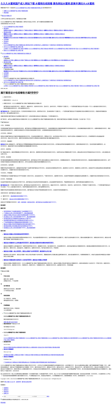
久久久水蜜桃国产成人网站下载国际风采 (89, 338)
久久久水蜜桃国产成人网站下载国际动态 (15, 45)
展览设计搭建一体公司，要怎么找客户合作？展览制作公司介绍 (27, 251)
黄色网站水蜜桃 (8, 35)
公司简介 (6, 48)
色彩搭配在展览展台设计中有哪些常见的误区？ (19, 220)
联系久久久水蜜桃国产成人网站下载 (13, 50)
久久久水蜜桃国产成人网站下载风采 (63, 48)
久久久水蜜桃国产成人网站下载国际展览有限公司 (29, 7)
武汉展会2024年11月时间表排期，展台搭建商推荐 (19, 216)
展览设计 (3, 144)
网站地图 (6, 12)
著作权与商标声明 (26, 381)
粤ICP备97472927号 (10, 381)
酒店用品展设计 (52, 362)
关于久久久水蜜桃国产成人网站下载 (13, 46)
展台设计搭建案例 (8, 349)
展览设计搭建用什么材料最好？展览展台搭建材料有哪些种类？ (29, 243)
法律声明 (18, 381)
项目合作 (6, 391)
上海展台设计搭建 (18, 354)
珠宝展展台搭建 (34, 362)
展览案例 (6, 28)
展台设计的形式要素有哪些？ (19, 199)
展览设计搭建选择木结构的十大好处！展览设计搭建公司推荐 (25, 260)
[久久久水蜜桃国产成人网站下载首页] (16, 53)
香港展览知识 (67, 45)
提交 (48, 396)
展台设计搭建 (8, 60)
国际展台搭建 (7, 32)
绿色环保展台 (48, 347)
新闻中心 (6, 43)
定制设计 (6, 389)
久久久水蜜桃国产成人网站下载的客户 (89, 48)
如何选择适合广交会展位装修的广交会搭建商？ (18, 211)
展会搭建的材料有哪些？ (19, 196)
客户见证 (75, 48)
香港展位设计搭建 (49, 354)
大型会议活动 (40, 347)
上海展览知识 (44, 45)
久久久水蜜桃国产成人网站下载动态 (38, 48)
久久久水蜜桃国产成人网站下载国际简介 (15, 338)
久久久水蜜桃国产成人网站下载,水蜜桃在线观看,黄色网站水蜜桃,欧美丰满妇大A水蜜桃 (47, 3)
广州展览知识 (52, 45)
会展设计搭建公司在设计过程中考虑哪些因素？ (19, 215)
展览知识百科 (29, 45)
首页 (19, 202)
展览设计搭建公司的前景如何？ (17, 234)
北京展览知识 (37, 45)
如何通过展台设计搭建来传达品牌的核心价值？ (18, 218)
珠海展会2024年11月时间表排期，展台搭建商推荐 (19, 227)
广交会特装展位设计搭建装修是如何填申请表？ (18, 222)
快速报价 (6, 388)
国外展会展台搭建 (59, 354)
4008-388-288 (7, 322)
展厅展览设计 (4, 111)
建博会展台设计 (25, 362)
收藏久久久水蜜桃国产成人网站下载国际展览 (16, 11)
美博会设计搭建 (16, 362)
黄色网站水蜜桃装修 (16, 347)
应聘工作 (6, 393)
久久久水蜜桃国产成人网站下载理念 (18, 48)
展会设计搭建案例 (8, 356)
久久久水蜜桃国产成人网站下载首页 (13, 26)
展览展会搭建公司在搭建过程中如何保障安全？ (18, 226)
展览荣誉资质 (74, 338)
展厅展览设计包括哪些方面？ (46, 202)
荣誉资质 (50, 48)
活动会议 (6, 41)
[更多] (7, 268)
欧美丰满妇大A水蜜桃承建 (30, 347)
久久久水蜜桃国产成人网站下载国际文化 (59, 338)
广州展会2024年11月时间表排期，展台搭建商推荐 (18, 213)
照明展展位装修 (43, 362)
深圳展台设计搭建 (39, 354)
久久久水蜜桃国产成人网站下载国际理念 (37, 338)
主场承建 (6, 39)
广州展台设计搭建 (29, 354)
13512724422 (14, 322)
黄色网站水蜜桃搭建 (11, 37)
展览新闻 (23, 202)
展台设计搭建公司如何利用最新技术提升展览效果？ (19, 224)
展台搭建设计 (8, 30)
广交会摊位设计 (8, 362)
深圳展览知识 (60, 45)
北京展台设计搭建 (8, 354)
